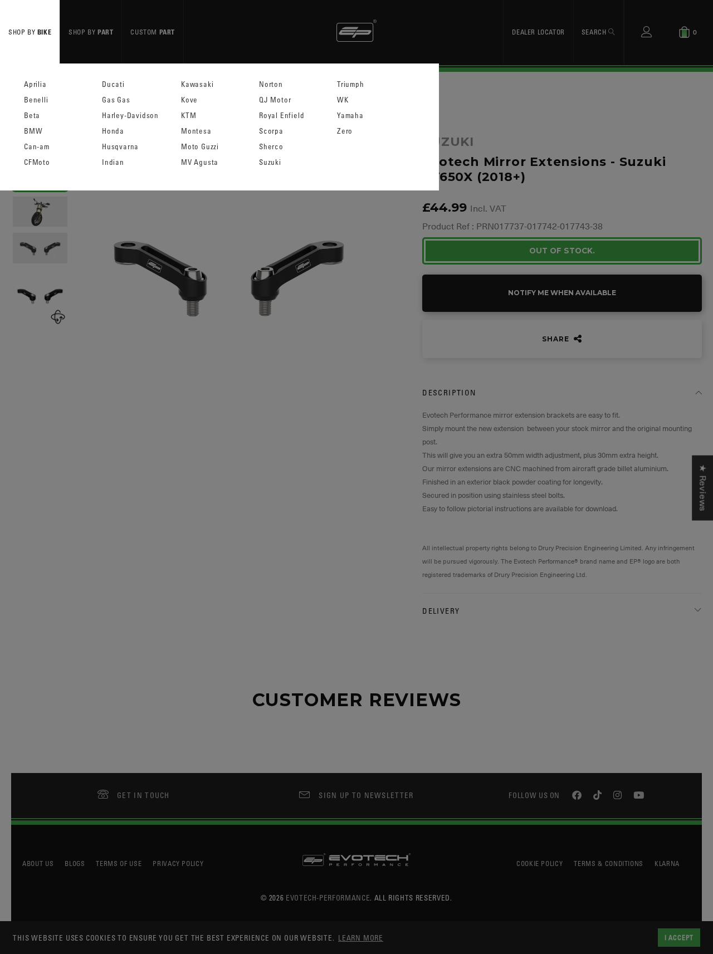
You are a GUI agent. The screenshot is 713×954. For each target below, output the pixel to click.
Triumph (350, 84)
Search (595, 31)
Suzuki (270, 162)
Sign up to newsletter (366, 795)
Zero (345, 131)
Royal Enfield (281, 115)
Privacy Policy (178, 863)
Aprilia (35, 84)
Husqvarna (120, 147)
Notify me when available (562, 292)
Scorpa (271, 131)
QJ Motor (275, 100)
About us (37, 863)
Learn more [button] (360, 937)
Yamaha (350, 115)
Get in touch (143, 795)
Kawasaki (197, 84)
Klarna (667, 863)
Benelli (36, 100)
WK (343, 100)
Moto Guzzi (200, 147)
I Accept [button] (679, 937)
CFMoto (37, 162)
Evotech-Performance (328, 897)
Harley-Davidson (130, 115)
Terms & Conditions (608, 863)
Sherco (271, 147)
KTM (188, 115)
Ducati (113, 84)
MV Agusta (199, 162)
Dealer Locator (538, 31)
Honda (113, 131)
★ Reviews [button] (702, 487)
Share (556, 339)
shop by (29, 31)
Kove (189, 100)
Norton (271, 84)
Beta (32, 115)
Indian (113, 162)
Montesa (196, 131)
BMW (33, 131)
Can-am (37, 147)
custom (152, 31)
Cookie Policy (539, 863)
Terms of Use (118, 863)
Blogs (75, 863)
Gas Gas (116, 100)
